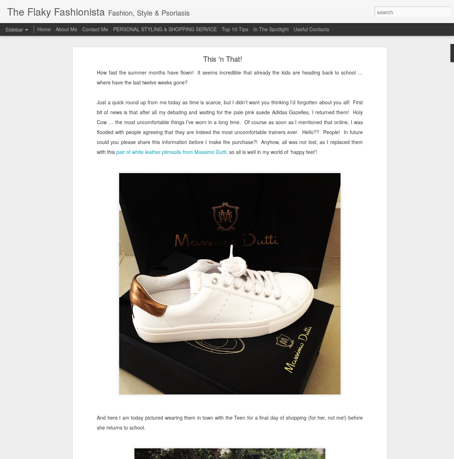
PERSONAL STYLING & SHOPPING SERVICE (165, 29)
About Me (66, 29)
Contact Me (95, 29)
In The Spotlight (271, 29)
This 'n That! (222, 59)
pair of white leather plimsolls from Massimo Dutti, (172, 151)
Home (44, 29)
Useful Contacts (311, 29)
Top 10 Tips (236, 29)
